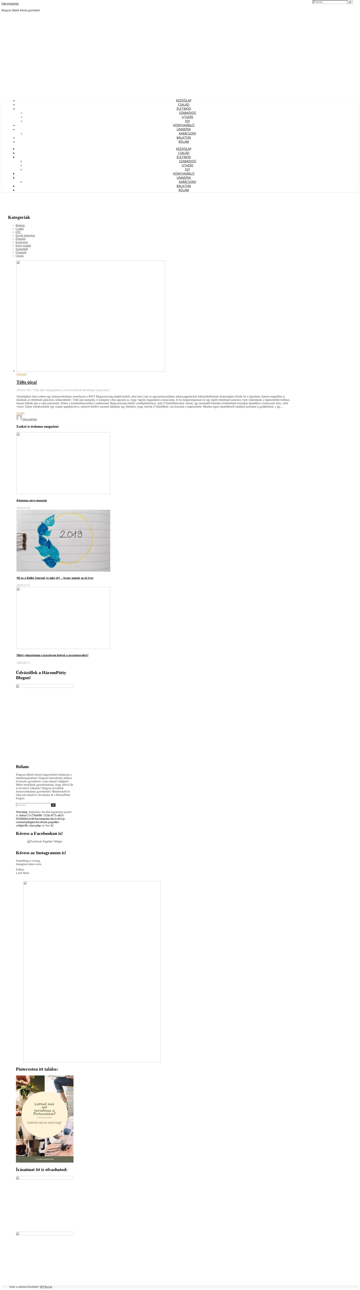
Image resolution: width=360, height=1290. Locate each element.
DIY (187, 121)
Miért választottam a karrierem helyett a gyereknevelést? (52, 655)
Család (183, 104)
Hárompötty (10, 4)
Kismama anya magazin (31, 500)
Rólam (183, 142)
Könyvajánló (183, 125)
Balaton (184, 137)
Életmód (184, 109)
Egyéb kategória (25, 235)
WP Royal (46, 1286)
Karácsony (187, 133)
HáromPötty (30, 419)
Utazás (187, 117)
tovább (20, 413)
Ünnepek (184, 129)
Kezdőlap (183, 100)
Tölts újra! (26, 382)
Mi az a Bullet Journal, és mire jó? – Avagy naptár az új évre (54, 578)
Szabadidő (187, 113)
